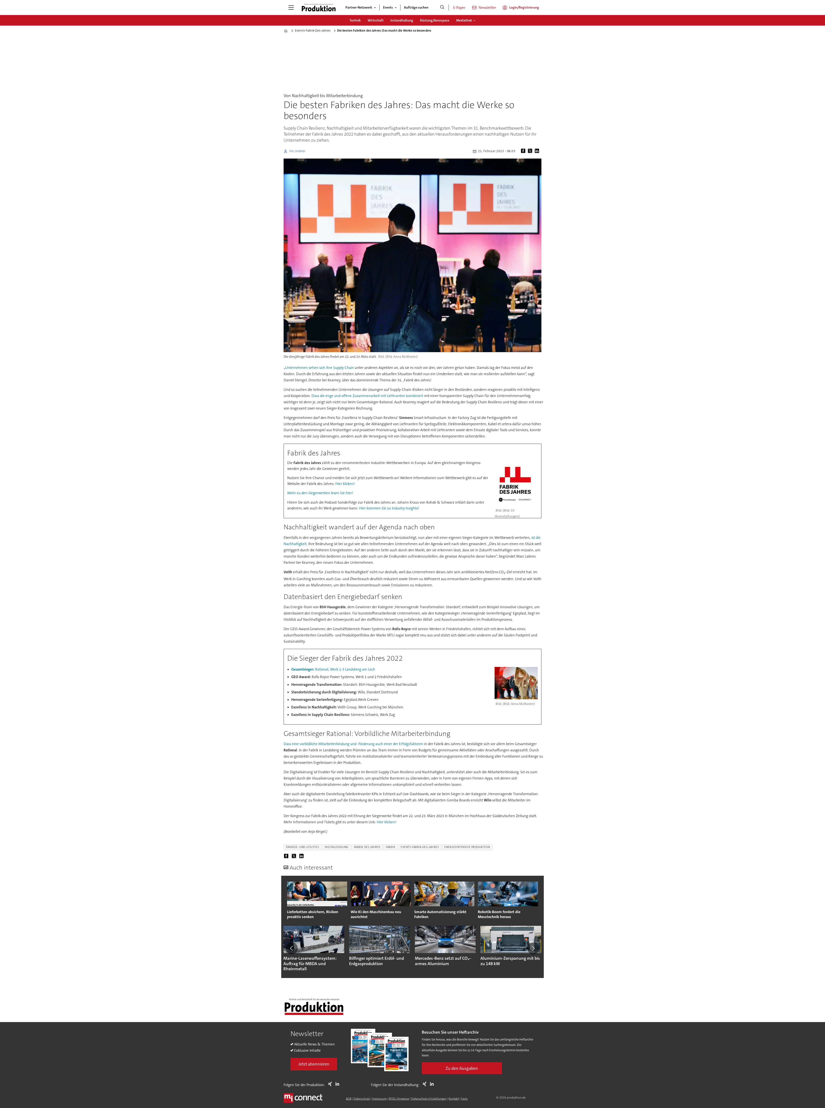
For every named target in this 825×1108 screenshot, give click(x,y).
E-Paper (459, 7)
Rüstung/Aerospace (434, 20)
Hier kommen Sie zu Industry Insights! (389, 508)
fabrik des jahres (367, 847)
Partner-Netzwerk (358, 7)
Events (388, 7)
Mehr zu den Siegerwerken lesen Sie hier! (320, 493)
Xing (331, 1084)
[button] (292, 948)
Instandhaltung (401, 20)
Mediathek (464, 20)
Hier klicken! (345, 483)
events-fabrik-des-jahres (420, 847)
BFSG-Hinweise (399, 1098)
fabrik (390, 847)
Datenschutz (362, 1098)
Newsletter (487, 7)
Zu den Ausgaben (462, 1068)
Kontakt (454, 1098)
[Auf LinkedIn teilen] (538, 151)
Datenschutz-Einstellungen (428, 1098)
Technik (355, 20)
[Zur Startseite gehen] (318, 7)
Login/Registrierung (524, 7)
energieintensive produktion (467, 847)
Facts (464, 1098)
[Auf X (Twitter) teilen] (531, 151)
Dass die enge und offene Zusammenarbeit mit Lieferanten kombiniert (367, 395)
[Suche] (442, 7)
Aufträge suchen (416, 7)
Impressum (379, 1098)
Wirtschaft (375, 20)
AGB (348, 1098)
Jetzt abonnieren (313, 1064)
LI (338, 1084)
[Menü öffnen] (291, 7)
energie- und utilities (302, 847)
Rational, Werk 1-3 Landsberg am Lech (333, 669)
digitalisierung (336, 847)
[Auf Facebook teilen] (524, 151)
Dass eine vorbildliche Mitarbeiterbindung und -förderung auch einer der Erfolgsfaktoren (353, 743)
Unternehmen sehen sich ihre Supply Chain (319, 367)
